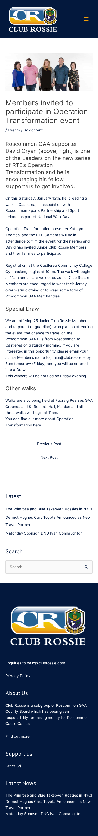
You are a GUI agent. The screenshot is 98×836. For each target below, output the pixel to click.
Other (10, 766)
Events (14, 130)
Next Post (49, 457)
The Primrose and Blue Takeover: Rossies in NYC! (48, 509)
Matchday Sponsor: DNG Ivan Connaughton (43, 533)
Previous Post (49, 444)
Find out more (17, 736)
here (37, 425)
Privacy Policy (17, 676)
